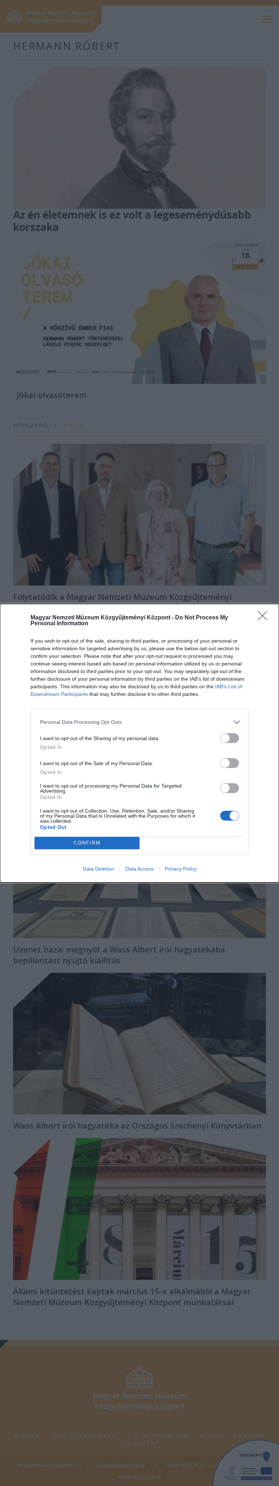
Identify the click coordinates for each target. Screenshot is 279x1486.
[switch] (229, 738)
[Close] (265, 618)
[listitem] (139, 722)
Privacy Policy (181, 869)
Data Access (139, 869)
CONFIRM (87, 843)
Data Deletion (98, 869)
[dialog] (139, 743)
